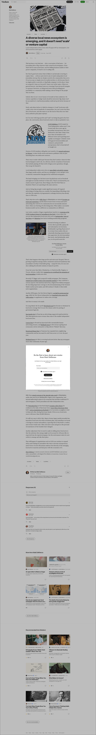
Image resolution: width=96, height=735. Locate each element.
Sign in (53, 381)
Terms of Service (53, 384)
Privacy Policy (59, 384)
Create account (48, 375)
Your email (38, 365)
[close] (68, 347)
